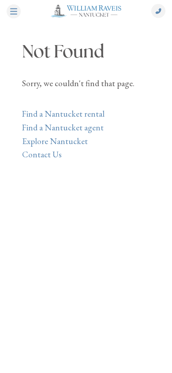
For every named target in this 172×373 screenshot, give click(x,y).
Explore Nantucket (55, 141)
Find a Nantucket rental (63, 113)
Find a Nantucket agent (63, 127)
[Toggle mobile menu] (14, 12)
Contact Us (42, 154)
